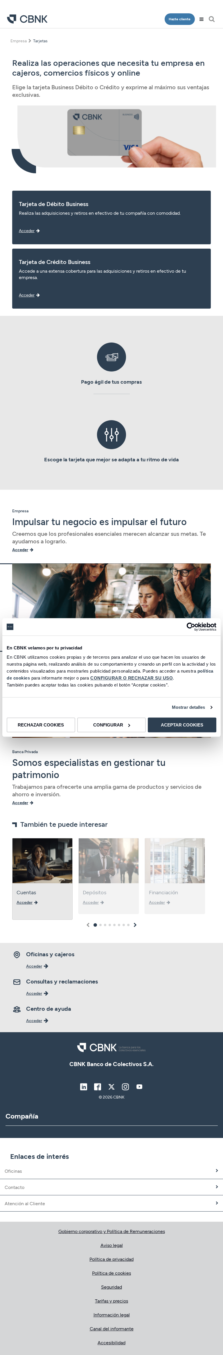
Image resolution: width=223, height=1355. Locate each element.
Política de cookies (111, 1273)
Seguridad (111, 1287)
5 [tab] (114, 925)
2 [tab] (100, 925)
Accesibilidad (111, 1342)
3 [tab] (105, 925)
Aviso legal (111, 1245)
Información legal (111, 1314)
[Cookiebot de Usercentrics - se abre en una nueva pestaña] (191, 626)
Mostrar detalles (188, 707)
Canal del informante (112, 1328)
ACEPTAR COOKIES (182, 724)
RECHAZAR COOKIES (41, 724)
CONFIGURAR (108, 724)
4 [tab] (110, 925)
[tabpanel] (42, 879)
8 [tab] (128, 925)
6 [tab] (119, 925)
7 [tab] (124, 925)
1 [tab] (95, 925)
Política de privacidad (111, 1259)
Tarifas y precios (111, 1300)
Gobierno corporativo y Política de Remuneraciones (111, 1231)
